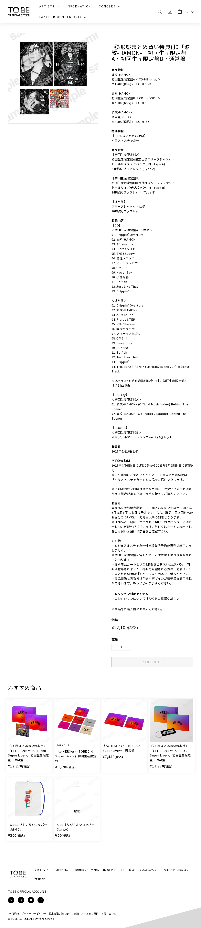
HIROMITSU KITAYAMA (86, 869)
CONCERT (108, 6)
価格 (114, 619)
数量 (114, 639)
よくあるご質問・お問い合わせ (98, 913)
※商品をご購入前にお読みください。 (137, 609)
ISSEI (132, 869)
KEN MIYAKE (61, 869)
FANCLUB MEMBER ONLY (61, 17)
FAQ (151, 598)
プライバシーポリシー (34, 913)
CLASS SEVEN (148, 869)
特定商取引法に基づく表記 (64, 913)
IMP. (122, 869)
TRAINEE (40, 879)
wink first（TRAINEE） (177, 869)
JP (189, 11)
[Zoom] (53, 78)
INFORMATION (78, 6)
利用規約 (14, 913)
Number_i (109, 869)
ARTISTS (47, 6)
